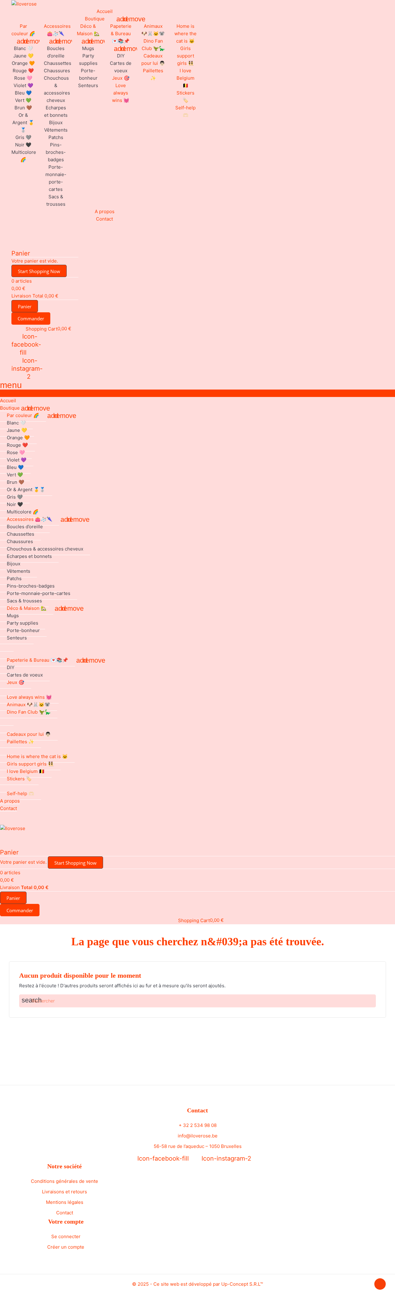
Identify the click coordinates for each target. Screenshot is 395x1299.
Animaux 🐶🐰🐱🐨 (28, 704)
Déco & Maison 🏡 (27, 608)
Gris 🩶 (23, 137)
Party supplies (22, 623)
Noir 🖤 (23, 145)
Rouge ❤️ (23, 71)
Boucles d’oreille (25, 526)
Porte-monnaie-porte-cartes (38, 593)
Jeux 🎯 (121, 78)
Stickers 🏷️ (19, 779)
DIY (121, 56)
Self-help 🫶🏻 (20, 793)
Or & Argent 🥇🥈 (23, 122)
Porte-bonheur (23, 630)
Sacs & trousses (24, 601)
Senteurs (88, 85)
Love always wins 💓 (120, 92)
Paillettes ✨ (20, 741)
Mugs (88, 48)
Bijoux (56, 122)
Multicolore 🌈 (23, 512)
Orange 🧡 (23, 63)
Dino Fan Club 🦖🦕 (29, 712)
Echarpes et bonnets (29, 556)
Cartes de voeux (25, 675)
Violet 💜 (23, 85)
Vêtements (56, 130)
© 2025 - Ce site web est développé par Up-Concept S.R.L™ (197, 1284)
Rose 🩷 (23, 78)
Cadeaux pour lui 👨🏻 (29, 734)
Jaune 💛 (23, 56)
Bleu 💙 (23, 93)
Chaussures (57, 71)
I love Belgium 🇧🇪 (185, 78)
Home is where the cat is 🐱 (185, 33)
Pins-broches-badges (56, 152)
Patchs (55, 137)
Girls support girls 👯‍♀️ (185, 55)
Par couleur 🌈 (23, 415)
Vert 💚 (23, 100)
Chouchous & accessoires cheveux (45, 549)
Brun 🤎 (23, 108)
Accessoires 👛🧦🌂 (29, 519)
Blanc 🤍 (23, 48)
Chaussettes (57, 63)
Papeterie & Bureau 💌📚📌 (120, 33)
